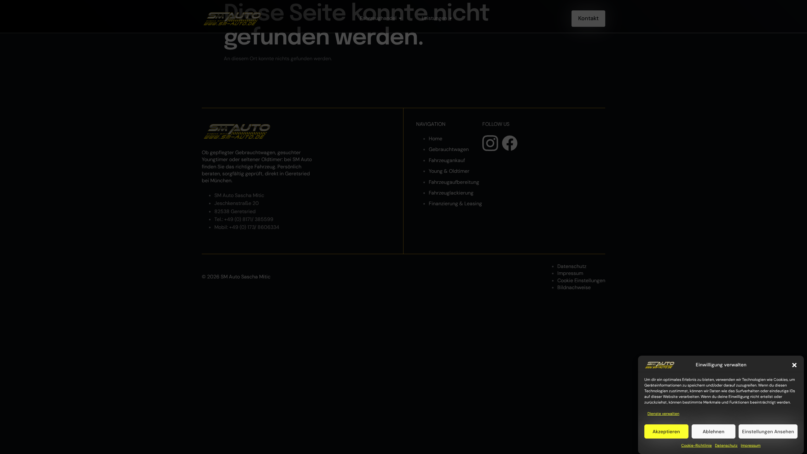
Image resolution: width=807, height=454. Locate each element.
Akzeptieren (666, 431)
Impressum (751, 445)
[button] (794, 365)
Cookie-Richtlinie (696, 445)
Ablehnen (713, 431)
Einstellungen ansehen (768, 431)
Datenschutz (726, 445)
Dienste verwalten (663, 413)
